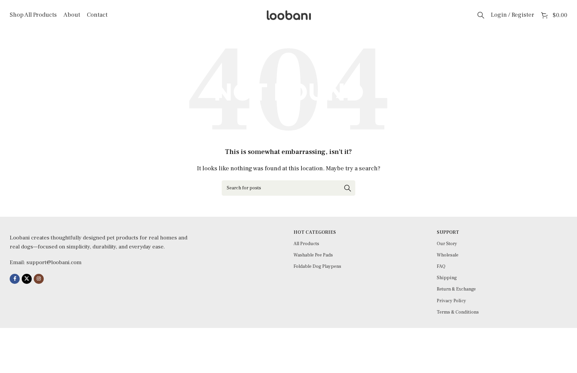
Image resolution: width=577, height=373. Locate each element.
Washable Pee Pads (313, 255)
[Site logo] (288, 14)
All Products (306, 244)
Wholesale (447, 255)
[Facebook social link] (15, 279)
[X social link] (27, 279)
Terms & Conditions (458, 312)
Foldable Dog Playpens (317, 266)
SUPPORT (448, 232)
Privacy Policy (451, 301)
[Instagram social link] (39, 279)
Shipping (447, 278)
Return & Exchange (456, 289)
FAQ (441, 266)
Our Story (447, 244)
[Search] (481, 15)
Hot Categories (315, 232)
